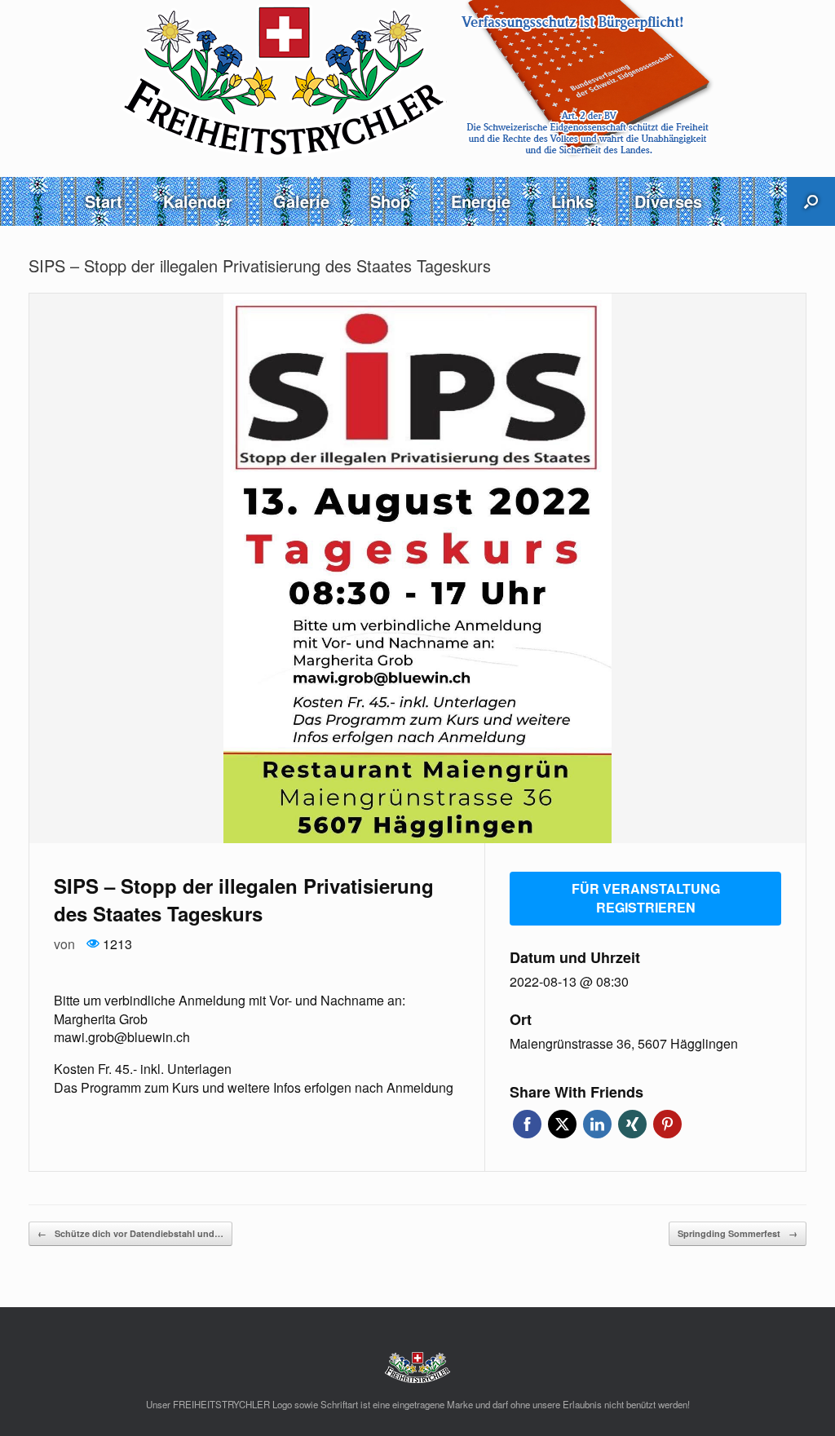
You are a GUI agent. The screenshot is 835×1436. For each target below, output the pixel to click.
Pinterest (667, 1124)
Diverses (668, 201)
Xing (632, 1124)
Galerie (301, 201)
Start (103, 201)
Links (572, 201)
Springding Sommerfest (737, 1233)
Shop (390, 201)
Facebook (527, 1124)
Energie (480, 201)
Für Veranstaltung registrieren (646, 898)
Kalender (197, 201)
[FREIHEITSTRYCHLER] (417, 79)
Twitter (562, 1124)
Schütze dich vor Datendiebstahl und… (130, 1233)
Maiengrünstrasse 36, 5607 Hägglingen (624, 1044)
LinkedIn (597, 1124)
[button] (811, 201)
